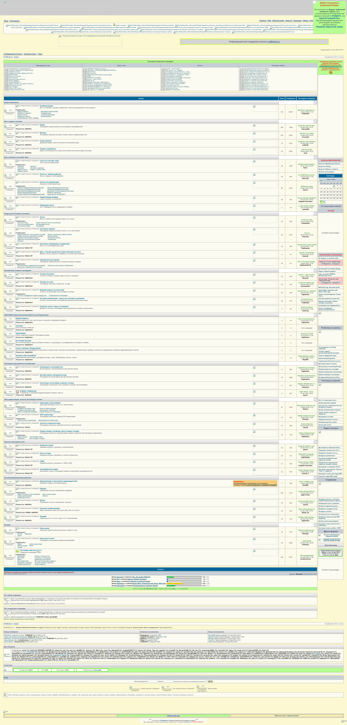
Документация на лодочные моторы (201, 27)
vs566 (305, 658)
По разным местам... (173, 85)
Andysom (84, 657)
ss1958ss (231, 652)
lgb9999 (79, 650)
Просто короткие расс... (307, 530)
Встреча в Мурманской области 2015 (21, 70)
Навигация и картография (50, 403)
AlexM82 (305, 485)
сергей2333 (59, 653)
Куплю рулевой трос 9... (306, 501)
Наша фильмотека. (307, 555)
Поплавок (20, 168)
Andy (89, 653)
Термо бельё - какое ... (307, 391)
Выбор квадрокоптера (307, 433)
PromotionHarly (134, 655)
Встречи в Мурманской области (329, 163)
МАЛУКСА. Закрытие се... (307, 110)
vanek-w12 (241, 650)
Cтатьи (293, 25)
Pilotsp (152, 657)
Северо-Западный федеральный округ (30, 188)
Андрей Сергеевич (305, 201)
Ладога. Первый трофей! (327, 271)
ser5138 (233, 657)
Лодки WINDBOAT (14, 82)
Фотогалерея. (13, 77)
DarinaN (305, 256)
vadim (249, 652)
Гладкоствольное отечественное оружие (31, 234)
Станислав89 (75, 655)
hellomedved (269, 653)
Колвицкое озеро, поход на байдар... (178, 86)
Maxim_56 (305, 512)
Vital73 (79, 652)
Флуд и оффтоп (40, 564)
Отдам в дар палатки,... (306, 517)
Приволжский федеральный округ (29, 191)
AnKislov (73, 657)
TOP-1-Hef (170, 657)
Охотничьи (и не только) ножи (329, 514)
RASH (161, 657)
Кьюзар (293, 657)
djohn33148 (126, 652)
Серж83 (172, 650)
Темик (142, 640)
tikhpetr (305, 409)
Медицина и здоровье (24, 562)
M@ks (112, 655)
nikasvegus (244, 658)
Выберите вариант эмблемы (253, 82)
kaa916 (292, 653)
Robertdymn (170, 653)
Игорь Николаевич (330, 655)
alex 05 (157, 658)
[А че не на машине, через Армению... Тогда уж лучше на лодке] (310, 311)
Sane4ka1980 (192, 653)
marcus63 (221, 650)
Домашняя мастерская (43, 559)
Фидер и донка (22, 169)
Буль (305, 167)
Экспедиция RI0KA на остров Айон (98, 88)
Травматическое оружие (50, 260)
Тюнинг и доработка (48, 149)
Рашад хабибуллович (36, 660)
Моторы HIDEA (14, 80)
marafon (169, 652)
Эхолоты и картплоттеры (50, 423)
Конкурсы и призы (166, 32)
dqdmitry (28, 129)
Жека (98, 650)
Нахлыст (33, 166)
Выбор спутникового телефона (193, 29)
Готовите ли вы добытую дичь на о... (257, 85)
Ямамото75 (24, 657)
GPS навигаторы (46, 415)
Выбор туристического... (307, 415)
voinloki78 (315, 655)
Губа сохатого (91, 73)
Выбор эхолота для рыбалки (328, 521)
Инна (284, 657)
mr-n (214, 657)
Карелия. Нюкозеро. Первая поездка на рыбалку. (328, 302)
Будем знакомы (22, 111)
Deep (57, 650)
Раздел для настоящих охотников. (17, 213)
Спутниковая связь (36, 437)
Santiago (305, 419)
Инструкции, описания (47, 410)
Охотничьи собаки (23, 226)
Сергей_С (305, 473)
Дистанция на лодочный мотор (329, 447)
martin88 (305, 209)
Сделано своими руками (50, 508)
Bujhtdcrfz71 (96, 657)
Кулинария (21, 556)
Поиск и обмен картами (48, 408)
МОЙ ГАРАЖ (13, 74)
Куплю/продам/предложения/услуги (17, 478)
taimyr (327, 653)
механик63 (27, 653)
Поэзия (19, 534)
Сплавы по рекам (47, 274)
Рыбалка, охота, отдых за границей (54, 306)
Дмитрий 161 (270, 652)
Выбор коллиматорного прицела (330, 410)
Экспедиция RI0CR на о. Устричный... (99, 86)
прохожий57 (305, 286)
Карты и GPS (73, 17)
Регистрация (14, 21)
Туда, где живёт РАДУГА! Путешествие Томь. (327, 274)
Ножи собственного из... (307, 509)
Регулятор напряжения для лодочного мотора (328, 459)
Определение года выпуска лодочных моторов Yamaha (328, 463)
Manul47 (70, 658)
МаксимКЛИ (335, 658)
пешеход (305, 236)
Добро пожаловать (11, 102)
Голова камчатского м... (306, 491)
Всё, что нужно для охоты (327, 400)
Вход (6, 21)
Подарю (43, 516)
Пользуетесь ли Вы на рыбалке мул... (257, 88)
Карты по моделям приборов (27, 412)
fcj (200, 657)
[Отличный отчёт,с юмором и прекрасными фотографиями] (310, 278)
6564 (157, 638)
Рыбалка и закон (46, 445)
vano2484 (284, 658)
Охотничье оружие (47, 229)
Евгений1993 (253, 650)
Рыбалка (8, 17)
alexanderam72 (222, 653)
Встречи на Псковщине (326, 172)
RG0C (89, 76)
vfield (255, 657)
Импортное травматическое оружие (29, 267)
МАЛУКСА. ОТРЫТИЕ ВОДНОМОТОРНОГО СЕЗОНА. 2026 (25, 638)
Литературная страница (312, 29)
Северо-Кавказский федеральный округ (31, 194)
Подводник (305, 248)
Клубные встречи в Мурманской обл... (21, 73)
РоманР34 (15, 653)
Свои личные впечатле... (307, 319)
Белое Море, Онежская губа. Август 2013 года (328, 290)
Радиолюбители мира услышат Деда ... (100, 74)
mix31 (207, 657)
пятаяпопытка (305, 559)
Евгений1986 (183, 650)
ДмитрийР (115, 650)
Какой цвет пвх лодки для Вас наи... (256, 77)
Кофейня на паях (14, 71)
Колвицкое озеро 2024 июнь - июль (178, 71)
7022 (165, 637)
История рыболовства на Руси (329, 377)
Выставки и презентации (49, 111)
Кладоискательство (24, 564)
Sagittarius (29, 278)
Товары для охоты (23, 497)
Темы (40, 54)
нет (36, 653)
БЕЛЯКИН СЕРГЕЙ (44, 650)
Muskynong (53, 652)
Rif (171, 655)
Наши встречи (106, 25)
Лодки (26, 17)
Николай (305, 178)
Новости (289, 20)
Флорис (86, 655)
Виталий (299, 574)
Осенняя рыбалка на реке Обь (329, 298)
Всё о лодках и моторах (13, 121)
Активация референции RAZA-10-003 (99, 85)
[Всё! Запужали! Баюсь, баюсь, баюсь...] (314, 201)
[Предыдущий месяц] (334, 186)
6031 (158, 642)
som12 (295, 655)
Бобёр (276, 657)
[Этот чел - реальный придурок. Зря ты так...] (314, 465)
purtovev (200, 652)
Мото (31, 545)
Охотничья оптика (54, 238)
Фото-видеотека (22, 561)
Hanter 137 (29, 248)
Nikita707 (146, 653)
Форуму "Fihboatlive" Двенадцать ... (98, 82)
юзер (95, 655)
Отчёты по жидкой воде (49, 182)
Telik (187, 655)
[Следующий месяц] (324, 202)
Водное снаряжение (28, 391)
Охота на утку (306, 219)
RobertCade (158, 653)
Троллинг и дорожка (37, 168)
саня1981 (63, 657)
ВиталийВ (211, 635)
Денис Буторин (28, 655)
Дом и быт (20, 558)
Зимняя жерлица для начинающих (330, 372)
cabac (215, 655)
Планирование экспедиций (58, 295)
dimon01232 (190, 658)
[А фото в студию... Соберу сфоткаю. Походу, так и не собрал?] (310, 236)
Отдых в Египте (307, 307)
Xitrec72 (148, 658)
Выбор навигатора (132, 29)
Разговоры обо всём (28, 550)
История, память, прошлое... (44, 562)
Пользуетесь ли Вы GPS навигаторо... (256, 89)
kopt (300, 653)
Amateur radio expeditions (26, 356)
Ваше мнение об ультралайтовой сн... (257, 86)
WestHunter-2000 (136, 658)
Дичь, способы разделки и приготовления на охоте (60, 252)
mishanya (305, 387)
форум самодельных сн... (307, 384)
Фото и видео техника (37, 438)
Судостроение (46, 141)
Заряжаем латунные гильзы (328, 419)
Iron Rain (41, 652)
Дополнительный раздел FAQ (235, 25)
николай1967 (46, 653)
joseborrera (255, 655)
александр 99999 (208, 650)
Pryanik (163, 655)
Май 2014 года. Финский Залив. (329, 287)
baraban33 (235, 653)
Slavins (210, 653)
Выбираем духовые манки (328, 422)
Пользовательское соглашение (324, 27)
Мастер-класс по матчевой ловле (330, 366)
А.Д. (64, 650)
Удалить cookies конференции (14, 619)
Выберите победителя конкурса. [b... (256, 79)
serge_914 (276, 655)
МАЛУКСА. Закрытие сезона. (96, 68)
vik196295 (295, 658)
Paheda (64, 652)
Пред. (174, 588)
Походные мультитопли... (307, 376)
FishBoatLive (188, 722)
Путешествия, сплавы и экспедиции (17, 270)
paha (253, 658)
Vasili (32, 650)
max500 (233, 658)
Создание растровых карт (26, 408)
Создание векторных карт (26, 410)
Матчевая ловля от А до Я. (328, 363)
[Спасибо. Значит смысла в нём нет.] (310, 419)
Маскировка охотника (326, 416)
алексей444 (51, 657)
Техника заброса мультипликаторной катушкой (329, 352)
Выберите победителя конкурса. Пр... (257, 83)
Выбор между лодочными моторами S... (257, 70)
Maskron (136, 653)
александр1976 (37, 657)
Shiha (95, 658)
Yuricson (89, 650)
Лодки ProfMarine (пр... (307, 481)
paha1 (261, 658)
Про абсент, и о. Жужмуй (95, 89)
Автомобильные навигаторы (48, 420)
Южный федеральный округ (27, 192)
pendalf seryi (188, 652)
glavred (244, 655)
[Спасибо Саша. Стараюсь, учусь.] (311, 371)
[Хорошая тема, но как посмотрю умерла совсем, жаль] (310, 145)
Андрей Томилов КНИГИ (174, 79)
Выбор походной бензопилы (328, 506)
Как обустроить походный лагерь (53, 375)
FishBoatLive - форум (11, 57)
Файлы (305, 20)
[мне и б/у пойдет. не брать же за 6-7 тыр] (309, 504)
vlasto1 (305, 190)
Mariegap (121, 655)
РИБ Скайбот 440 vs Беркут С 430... (256, 74)
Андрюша (323, 658)
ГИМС (42, 461)
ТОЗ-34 (306, 233)
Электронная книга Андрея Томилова (178, 77)
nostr (105, 650)
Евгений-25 (318, 652)
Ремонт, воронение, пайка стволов (60, 234)
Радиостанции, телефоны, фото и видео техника (59, 431)
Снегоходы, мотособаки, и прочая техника (57, 383)
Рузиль (302, 657)
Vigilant (123, 658)
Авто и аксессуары (49, 494)
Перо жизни (44, 528)
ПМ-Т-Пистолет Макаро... (307, 261)
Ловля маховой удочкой (327, 358)
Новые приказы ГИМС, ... (307, 462)
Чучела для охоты (325, 425)
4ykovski (45, 658)
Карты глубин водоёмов (72, 27)
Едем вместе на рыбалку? (56, 194)
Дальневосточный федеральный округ (60, 191)
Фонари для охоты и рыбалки (329, 503)
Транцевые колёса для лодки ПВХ (330, 473)
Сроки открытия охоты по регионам (48, 222)
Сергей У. (211, 640)
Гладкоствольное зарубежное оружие (30, 236)
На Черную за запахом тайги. (329, 258)
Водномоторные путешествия (52, 290)
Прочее (45, 496)
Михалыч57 (19, 660)
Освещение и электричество (51, 367)
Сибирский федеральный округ (58, 189)
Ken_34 (103, 655)
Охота (17, 17)
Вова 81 (305, 278)
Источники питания (23, 341)
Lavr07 (127, 653)
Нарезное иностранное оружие (28, 238)
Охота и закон (45, 453)
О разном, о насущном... (43, 558)
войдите (336, 16)
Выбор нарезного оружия (327, 403)
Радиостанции (22, 437)
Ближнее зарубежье (54, 192)
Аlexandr (15, 655)
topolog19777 (272, 658)
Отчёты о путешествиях (253, 29)
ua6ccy (240, 652)
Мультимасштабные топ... (307, 405)
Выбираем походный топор (328, 509)
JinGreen (108, 653)
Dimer (61, 658)
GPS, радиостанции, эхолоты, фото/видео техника (23, 399)
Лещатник (329, 652)
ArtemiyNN (31, 652)
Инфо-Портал (54, 25)
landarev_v (213, 658)
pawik (178, 652)
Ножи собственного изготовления (15, 637)
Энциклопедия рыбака (49, 197)
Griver (107, 657)
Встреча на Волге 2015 (16, 89)
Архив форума (46, 116)
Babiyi (28, 512)
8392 (159, 635)
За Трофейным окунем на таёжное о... (179, 73)
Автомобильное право (49, 469)
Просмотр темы (151, 588)
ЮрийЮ (305, 359)
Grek (305, 153)
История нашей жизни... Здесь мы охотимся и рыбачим (62, 298)
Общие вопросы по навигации (50, 412)
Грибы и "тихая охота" (42, 556)
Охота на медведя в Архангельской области (327, 308)
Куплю (42, 500)
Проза (19, 535)
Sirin (202, 653)
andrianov (167, 658)
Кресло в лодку (307, 149)
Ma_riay (195, 650)
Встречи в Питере (15, 76)
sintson (287, 655)
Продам (43, 489)
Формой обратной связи (329, 27)
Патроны (20, 241)
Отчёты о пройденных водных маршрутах (31, 295)
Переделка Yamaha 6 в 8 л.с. (328, 453)
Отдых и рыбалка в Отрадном (175, 82)
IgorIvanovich (118, 657)
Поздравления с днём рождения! (20, 68)
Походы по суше (46, 282)
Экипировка (58, 17)
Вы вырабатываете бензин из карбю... (257, 68)
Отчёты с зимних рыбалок (50, 174)
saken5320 (211, 652)
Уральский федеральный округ (58, 188)
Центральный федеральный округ (29, 189)
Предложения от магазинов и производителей (58, 481)
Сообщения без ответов (13, 54)
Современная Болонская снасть (330, 361)
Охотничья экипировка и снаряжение (55, 244)
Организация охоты (43, 224)
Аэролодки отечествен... (307, 125)
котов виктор (26, 658)
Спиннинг (20, 166)
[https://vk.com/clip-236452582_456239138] (312, 559)
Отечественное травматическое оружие (31, 265)
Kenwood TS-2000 (307, 334)
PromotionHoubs (150, 655)
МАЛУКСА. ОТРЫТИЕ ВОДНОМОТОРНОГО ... (103, 70)
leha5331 (159, 652)
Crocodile (305, 137)
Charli (46, 617)
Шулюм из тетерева (306, 252)
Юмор (19, 559)
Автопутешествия (36, 544)
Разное (85, 17)
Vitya (210, 642)
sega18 (308, 653)
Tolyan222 (181, 657)
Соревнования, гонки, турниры (27, 118)
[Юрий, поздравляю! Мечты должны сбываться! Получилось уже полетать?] (311, 436)
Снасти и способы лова (49, 161)
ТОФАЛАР (305, 113)
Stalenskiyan (111, 658)
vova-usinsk (265, 657)
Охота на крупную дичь (25, 224)
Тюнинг (19, 547)
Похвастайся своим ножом (307, 244)
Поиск (312, 20)
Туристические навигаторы (26, 420)
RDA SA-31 (90, 80)
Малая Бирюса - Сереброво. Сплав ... (178, 74)
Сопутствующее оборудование (28, 348)
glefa (144, 652)
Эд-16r (14, 658)
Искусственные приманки (307, 198)
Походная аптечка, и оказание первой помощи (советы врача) (329, 499)
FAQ (269, 20)
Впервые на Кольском (173, 89)
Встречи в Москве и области (328, 169)
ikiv (151, 652)
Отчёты (46, 17)
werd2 (335, 653)
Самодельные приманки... (307, 164)
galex (136, 652)
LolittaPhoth (141, 657)
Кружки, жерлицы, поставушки (329, 374)
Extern (140, 650)
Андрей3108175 (128, 650)
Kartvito (118, 653)
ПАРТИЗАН (305, 457)
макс (36, 658)
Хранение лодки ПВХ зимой (328, 476)
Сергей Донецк (314, 657)
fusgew (235, 655)
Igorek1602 (53, 617)
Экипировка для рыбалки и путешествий (19, 363)
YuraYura (196, 655)
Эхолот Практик (307, 424)
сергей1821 (72, 660)
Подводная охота (47, 205)
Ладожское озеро (307, 186)
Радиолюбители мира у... (307, 356)
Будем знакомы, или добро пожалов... (21, 83)
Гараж (19, 544)
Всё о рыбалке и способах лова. (16, 157)
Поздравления (46, 113)
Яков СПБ (51, 660)
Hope (264, 650)
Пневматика (52, 239)
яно (71, 650)
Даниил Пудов (213, 637)
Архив (171, 25)
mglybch (162, 650)
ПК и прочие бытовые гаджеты (45, 561)
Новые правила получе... (306, 470)
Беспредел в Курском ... (307, 454)
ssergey (318, 653)
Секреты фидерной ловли (327, 355)
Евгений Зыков (43, 655)
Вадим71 (259, 652)
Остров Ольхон (307, 299)
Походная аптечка (130, 27)
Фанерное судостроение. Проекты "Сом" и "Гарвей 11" (330, 470)
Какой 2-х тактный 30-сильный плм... (256, 80)
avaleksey (178, 658)
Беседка (7, 525)
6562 (155, 640)
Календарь (297, 20)
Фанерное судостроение (103, 32)
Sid (102, 658)
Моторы (36, 17)
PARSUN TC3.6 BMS (93, 77)
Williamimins (104, 652)
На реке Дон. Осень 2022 (174, 80)
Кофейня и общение (24, 113)
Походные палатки (15, 85)
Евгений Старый (304, 652)
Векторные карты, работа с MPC (330, 528)
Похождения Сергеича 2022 (175, 83)
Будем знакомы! (120, 25)
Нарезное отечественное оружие (28, 239)
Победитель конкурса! (330, 264)
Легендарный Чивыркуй (174, 76)
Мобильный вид (173, 715)
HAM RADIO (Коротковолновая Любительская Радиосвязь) (26, 315)
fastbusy (202, 658)
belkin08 (305, 145)
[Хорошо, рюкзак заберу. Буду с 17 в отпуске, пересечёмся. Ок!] (311, 520)
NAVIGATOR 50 (305, 265)
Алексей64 (305, 129)
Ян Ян (61, 660)
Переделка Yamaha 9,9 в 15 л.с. (329, 450)
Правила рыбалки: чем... (306, 446)
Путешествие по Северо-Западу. (330, 268)
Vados (231, 650)
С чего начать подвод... (306, 206)
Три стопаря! (13, 86)
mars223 (223, 658)
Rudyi (181, 653)
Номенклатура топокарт (222, 32)
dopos (305, 395)
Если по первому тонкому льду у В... (256, 73)
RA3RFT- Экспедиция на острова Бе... (99, 83)
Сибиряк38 (305, 223)
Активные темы (30, 54)
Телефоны (21, 438)
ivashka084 (282, 653)
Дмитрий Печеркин (286, 652)
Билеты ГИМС (263, 27)
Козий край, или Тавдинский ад (329, 305)
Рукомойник (91, 71)
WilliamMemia (91, 652)
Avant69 (98, 653)
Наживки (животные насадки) (328, 369)
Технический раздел (48, 115)
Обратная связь (278, 20)
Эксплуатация (22, 545)
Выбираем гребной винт (327, 455)
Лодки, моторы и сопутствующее (28, 494)
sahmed (266, 655)
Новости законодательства (14, 442)
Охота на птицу (22, 222)
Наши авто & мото (47, 538)
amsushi (206, 655)
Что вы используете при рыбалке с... (257, 76)
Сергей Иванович (330, 657)
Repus (79, 658)
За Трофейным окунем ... (307, 175)
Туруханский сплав (172, 88)
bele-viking (247, 653)
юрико (305, 449)
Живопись (28, 534)
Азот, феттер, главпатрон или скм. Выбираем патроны (330, 406)
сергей (305, 427)
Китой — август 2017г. (94, 79)
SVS (71, 652)
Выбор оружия (53, 236)
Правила (263, 20)
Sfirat (87, 658)
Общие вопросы (22, 318)
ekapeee (192, 657)
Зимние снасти (22, 171)
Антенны (19, 326)
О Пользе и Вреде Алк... (307, 282)
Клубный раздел (46, 106)
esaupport (225, 655)
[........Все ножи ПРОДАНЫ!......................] (310, 512)
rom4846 (223, 657)
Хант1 (14, 657)
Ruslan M (179, 655)
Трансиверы (21, 333)
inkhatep (211, 638)
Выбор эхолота (72, 29)
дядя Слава (305, 495)
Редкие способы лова (37, 169)
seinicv (221, 652)
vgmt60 (304, 655)
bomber (115, 652)
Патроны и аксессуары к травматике (60, 265)
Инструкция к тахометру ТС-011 (329, 467)
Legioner (130, 657)
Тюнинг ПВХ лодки (15, 88)
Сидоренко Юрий (59, 655)
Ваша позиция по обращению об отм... (257, 71)
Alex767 (80, 653)
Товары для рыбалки (24, 496)
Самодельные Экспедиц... (307, 368)
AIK (53, 658)
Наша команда (29, 619)
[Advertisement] (331, 116)
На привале (40, 226)
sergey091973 (244, 657)
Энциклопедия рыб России (286, 32)
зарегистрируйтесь (329, 18)
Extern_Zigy (151, 650)
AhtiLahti (70, 653)
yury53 (313, 658)
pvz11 (24, 650)
